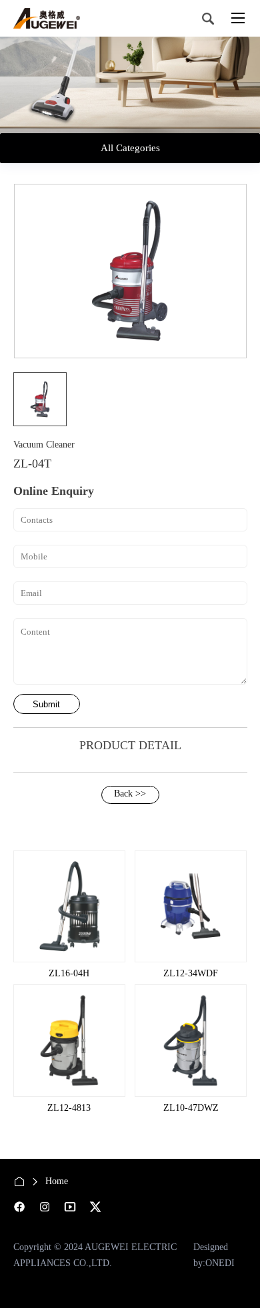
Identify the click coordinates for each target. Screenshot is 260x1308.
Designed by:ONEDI (214, 1255)
